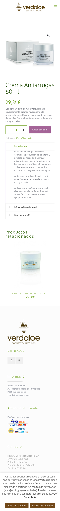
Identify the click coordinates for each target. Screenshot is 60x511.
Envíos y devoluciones (18, 417)
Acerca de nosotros (17, 385)
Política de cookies (17, 392)
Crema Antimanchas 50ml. (30, 293)
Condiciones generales (18, 395)
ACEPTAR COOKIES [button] (16, 505)
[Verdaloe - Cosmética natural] (30, 7)
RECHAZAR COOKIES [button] (42, 505)
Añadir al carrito (39, 129)
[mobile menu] (55, 6)
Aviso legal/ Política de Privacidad (24, 388)
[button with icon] (11, 360)
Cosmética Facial (24, 138)
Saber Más (30, 497)
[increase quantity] (23, 129)
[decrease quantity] (9, 129)
